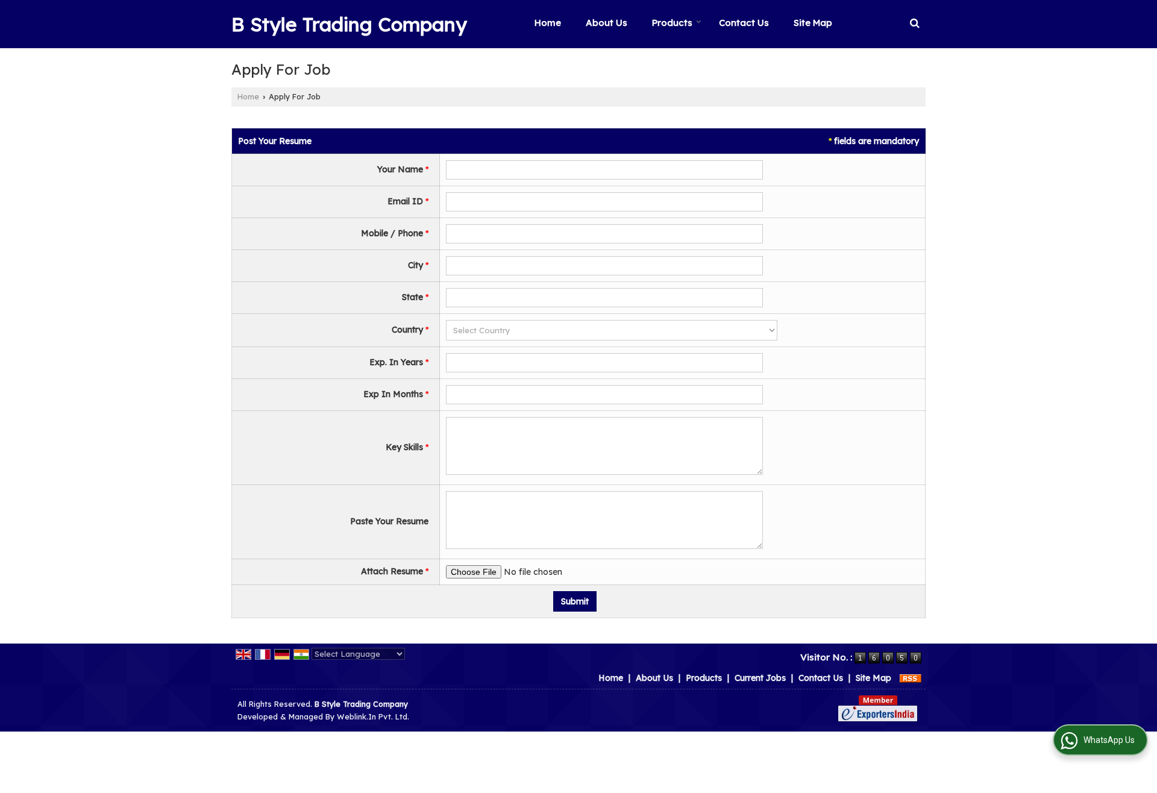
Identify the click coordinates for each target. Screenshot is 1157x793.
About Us (606, 22)
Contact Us (744, 22)
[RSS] (910, 677)
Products (672, 22)
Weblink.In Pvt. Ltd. (373, 716)
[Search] (915, 22)
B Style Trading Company (349, 24)
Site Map (813, 22)
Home (548, 22)
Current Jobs (760, 677)
